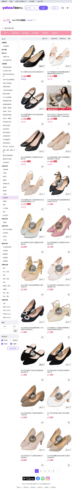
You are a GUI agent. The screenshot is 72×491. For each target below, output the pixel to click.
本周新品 (45, 33)
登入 (54, 8)
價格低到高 (54, 38)
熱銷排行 (55, 33)
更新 (49, 484)
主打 (5, 33)
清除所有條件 (12, 348)
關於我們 (26, 487)
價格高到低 (63, 38)
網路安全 (40, 487)
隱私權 (46, 487)
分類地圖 (53, 487)
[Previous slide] (21, 55)
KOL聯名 (35, 33)
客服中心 (19, 487)
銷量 (69, 38)
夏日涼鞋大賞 (9, 28)
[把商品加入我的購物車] (42, 81)
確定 (15, 331)
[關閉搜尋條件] (30, 8)
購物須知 (33, 487)
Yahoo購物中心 (12, 8)
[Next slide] (43, 55)
